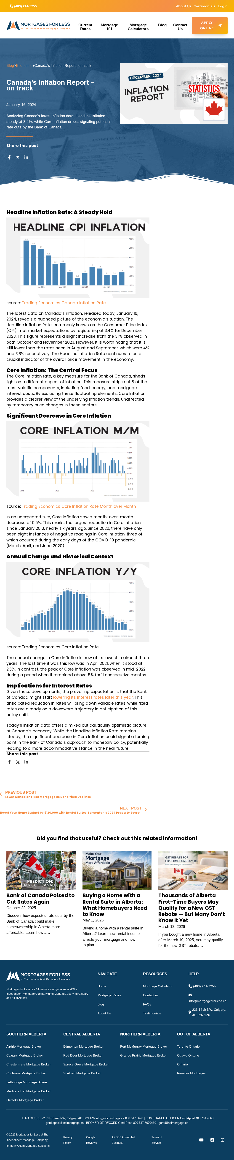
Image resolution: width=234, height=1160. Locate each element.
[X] (18, 157)
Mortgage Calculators (138, 27)
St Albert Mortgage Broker (82, 1073)
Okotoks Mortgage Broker (25, 1100)
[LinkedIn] (26, 157)
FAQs (147, 1004)
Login (223, 6)
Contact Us (180, 27)
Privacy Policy (67, 1140)
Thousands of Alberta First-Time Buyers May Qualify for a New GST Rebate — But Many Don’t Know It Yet (191, 908)
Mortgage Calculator (158, 986)
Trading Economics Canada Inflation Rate (64, 303)
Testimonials (204, 6)
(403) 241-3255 (204, 986)
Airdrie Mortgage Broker (23, 1046)
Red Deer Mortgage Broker (83, 1055)
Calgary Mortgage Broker (24, 1055)
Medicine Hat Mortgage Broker (28, 1091)
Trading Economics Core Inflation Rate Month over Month (79, 506)
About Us (183, 6)
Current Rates (85, 27)
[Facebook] (9, 157)
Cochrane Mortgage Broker (26, 1073)
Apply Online (207, 25)
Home (102, 986)
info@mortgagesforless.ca (207, 1001)
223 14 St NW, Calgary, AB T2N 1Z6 (209, 1012)
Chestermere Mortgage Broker (28, 1064)
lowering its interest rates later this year (93, 697)
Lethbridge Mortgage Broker (26, 1082)
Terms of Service (157, 1140)
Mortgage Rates (109, 995)
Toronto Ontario (188, 1046)
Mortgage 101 (109, 27)
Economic (24, 66)
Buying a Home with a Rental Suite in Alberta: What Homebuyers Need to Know (114, 905)
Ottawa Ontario (188, 1055)
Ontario (182, 1064)
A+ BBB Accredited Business (123, 1140)
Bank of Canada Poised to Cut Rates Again (40, 898)
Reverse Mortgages (191, 1073)
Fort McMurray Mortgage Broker (143, 1046)
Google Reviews (91, 1140)
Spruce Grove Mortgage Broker (86, 1064)
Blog (162, 25)
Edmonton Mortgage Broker (83, 1046)
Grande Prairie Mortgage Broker (143, 1055)
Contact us (151, 995)
